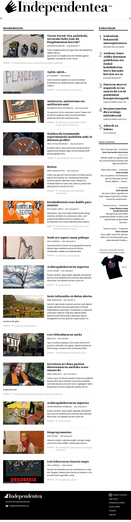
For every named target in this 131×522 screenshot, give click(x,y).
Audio (49, 226)
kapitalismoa (76, 352)
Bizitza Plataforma (62, 226)
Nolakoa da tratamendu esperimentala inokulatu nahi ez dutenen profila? (69, 137)
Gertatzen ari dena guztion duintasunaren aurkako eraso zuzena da (67, 367)
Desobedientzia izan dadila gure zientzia (69, 203)
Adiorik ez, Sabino (111, 127)
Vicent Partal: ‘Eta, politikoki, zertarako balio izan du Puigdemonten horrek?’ (67, 39)
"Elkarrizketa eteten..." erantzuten (114, 170)
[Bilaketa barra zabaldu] (130, 18)
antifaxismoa (63, 122)
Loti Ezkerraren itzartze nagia (68, 461)
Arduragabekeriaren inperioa (68, 267)
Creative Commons (120, 495)
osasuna (73, 158)
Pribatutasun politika (117, 502)
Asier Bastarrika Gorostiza (114, 102)
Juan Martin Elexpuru (112, 78)
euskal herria (76, 90)
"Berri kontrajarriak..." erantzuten (114, 149)
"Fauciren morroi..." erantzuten (115, 205)
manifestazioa (61, 193)
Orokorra (6, 63)
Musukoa (59, 394)
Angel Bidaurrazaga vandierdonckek (119, 209)
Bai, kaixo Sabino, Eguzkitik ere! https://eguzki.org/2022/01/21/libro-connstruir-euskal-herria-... (113, 196)
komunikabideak (77, 190)
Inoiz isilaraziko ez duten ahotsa (69, 296)
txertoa (64, 125)
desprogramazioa (78, 447)
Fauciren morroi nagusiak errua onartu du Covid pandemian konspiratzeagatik (116, 91)
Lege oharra (113, 499)
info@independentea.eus (19, 506)
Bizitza (51, 167)
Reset (83, 352)
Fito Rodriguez (109, 133)
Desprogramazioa (59, 432)
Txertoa (50, 158)
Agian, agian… (57, 72)
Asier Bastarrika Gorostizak (115, 152)
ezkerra (74, 479)
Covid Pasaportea (77, 226)
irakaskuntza (50, 394)
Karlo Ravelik (122, 172)
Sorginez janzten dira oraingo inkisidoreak (115, 112)
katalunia (49, 63)
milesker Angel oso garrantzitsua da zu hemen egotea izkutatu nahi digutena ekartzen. (113, 160)
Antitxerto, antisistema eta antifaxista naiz (66, 103)
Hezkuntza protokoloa (35, 394)
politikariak (58, 63)
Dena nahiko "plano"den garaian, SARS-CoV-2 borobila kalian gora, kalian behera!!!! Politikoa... (114, 237)
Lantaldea (112, 510)
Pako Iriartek (122, 231)
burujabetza (18, 325)
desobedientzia (20, 63)
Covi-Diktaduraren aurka (64, 334)
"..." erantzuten (122, 187)
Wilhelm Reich (73, 125)
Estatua (30, 63)
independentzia (39, 63)
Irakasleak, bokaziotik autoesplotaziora (115, 39)
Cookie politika (114, 506)
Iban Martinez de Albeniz (113, 47)
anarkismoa (62, 255)
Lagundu (112, 514)
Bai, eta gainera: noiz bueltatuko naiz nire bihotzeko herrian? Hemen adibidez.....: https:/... (114, 178)
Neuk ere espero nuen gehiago (68, 237)
